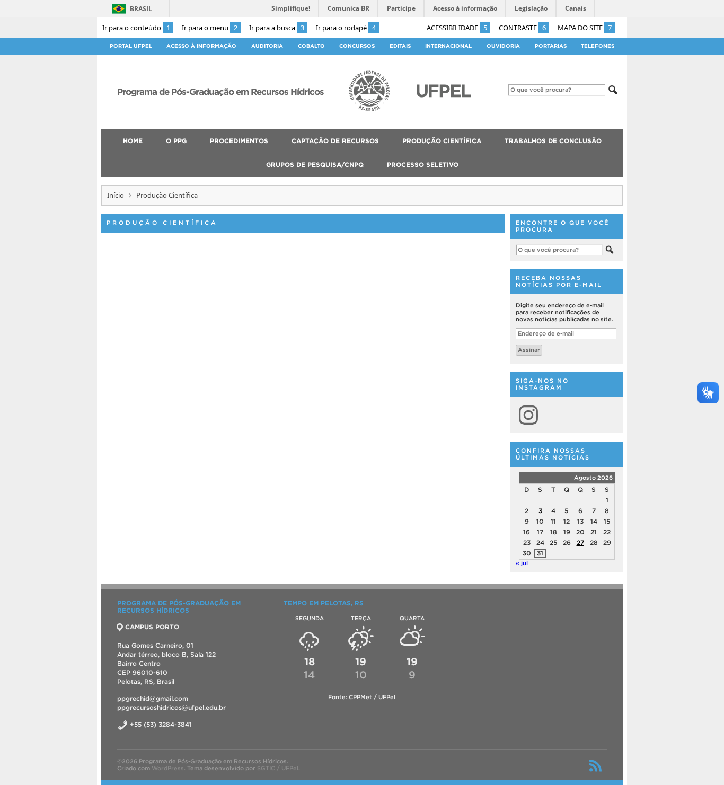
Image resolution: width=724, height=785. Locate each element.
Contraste (522, 27)
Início (115, 195)
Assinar (529, 350)
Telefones (597, 46)
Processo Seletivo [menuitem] (422, 164)
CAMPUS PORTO (152, 626)
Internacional (448, 46)
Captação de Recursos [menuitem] (335, 140)
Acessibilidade (457, 27)
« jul (522, 563)
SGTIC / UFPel (277, 768)
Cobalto (311, 46)
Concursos (357, 46)
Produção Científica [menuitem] (441, 140)
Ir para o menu (209, 27)
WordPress (168, 768)
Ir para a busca (276, 27)
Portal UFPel (131, 46)
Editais (400, 46)
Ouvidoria (503, 46)
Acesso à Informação (201, 46)
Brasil (141, 8)
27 (580, 542)
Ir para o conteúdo (136, 27)
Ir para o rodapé (346, 27)
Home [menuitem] (133, 140)
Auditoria (267, 46)
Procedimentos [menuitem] (239, 140)
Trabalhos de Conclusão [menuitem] (553, 140)
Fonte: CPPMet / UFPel (361, 697)
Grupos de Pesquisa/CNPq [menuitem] (315, 164)
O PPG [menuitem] (176, 140)
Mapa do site (585, 27)
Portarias (551, 46)
